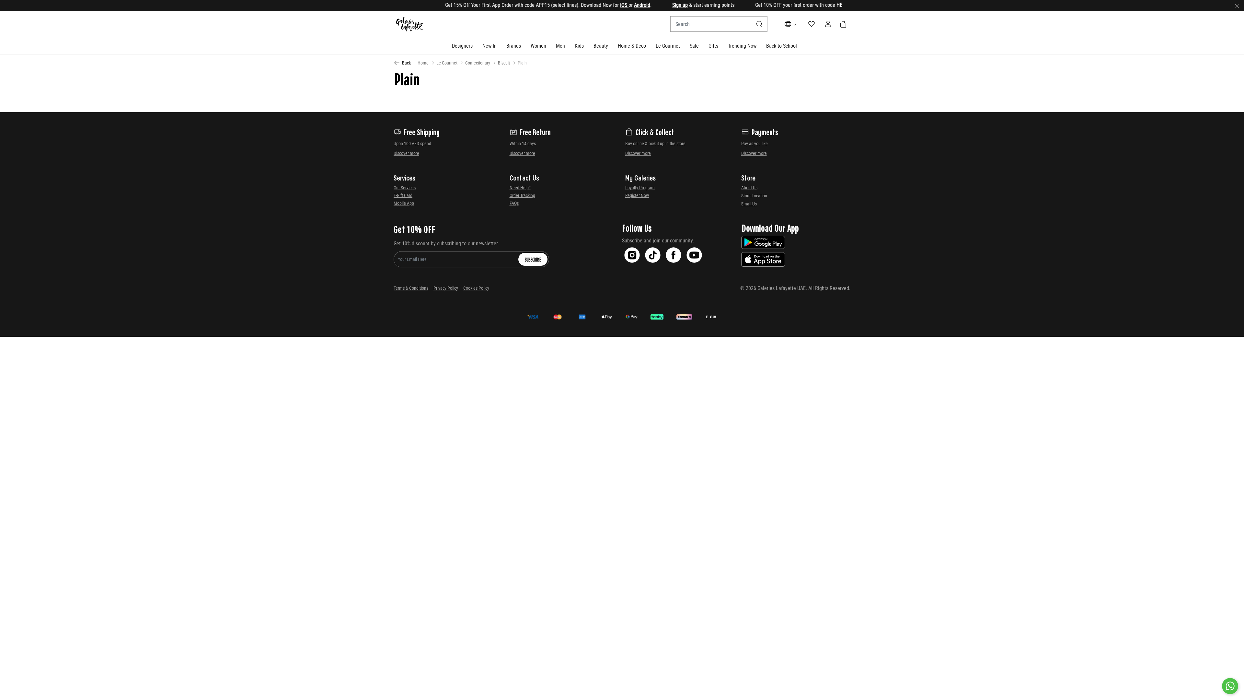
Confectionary (477, 62)
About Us (749, 187)
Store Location (754, 195)
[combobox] (718, 24)
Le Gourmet (446, 62)
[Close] (1237, 5)
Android (622, 5)
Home (423, 62)
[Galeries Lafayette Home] (410, 24)
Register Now (637, 195)
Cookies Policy (476, 288)
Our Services (405, 187)
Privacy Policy (445, 288)
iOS (604, 5)
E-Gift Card (403, 195)
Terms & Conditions (411, 288)
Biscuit (504, 62)
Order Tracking (522, 195)
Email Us (749, 203)
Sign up (660, 5)
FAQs (514, 203)
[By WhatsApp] (1230, 686)
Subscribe (533, 259)
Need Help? (520, 187)
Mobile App (404, 203)
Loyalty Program (640, 187)
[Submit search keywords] (759, 24)
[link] (513, 45)
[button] (462, 45)
